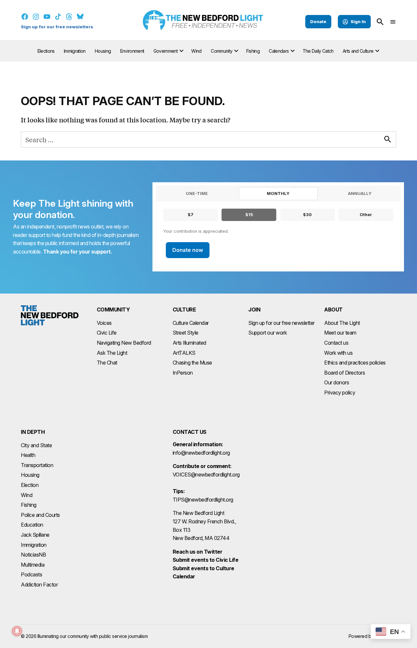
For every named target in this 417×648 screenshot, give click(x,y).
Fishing (253, 51)
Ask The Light (112, 353)
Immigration (75, 51)
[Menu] (393, 22)
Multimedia (32, 564)
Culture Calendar (191, 323)
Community (221, 51)
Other (366, 214)
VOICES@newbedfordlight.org (206, 474)
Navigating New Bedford (124, 342)
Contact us (336, 342)
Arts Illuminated (189, 342)
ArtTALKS (184, 353)
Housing (103, 51)
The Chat (107, 362)
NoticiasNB (33, 554)
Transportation (37, 465)
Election (29, 485)
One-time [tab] (197, 193)
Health (28, 455)
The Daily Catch (318, 51)
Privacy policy (339, 392)
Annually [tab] (360, 193)
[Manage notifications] (17, 631)
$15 (249, 214)
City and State (36, 445)
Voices (104, 323)
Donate (318, 21)
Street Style (185, 332)
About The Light (342, 323)
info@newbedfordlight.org (201, 452)
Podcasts (31, 574)
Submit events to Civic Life (205, 560)
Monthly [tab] (278, 193)
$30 (307, 214)
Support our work (267, 332)
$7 (191, 214)
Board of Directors (344, 372)
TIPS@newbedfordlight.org (203, 499)
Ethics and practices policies (355, 362)
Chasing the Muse (192, 362)
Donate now (187, 250)
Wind (196, 51)
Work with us (338, 353)
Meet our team (340, 332)
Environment (132, 51)
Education (32, 524)
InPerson (183, 372)
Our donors (336, 382)
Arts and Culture (358, 51)
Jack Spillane (35, 534)
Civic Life (107, 332)
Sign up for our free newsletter (281, 323)
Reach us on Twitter (198, 551)
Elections (46, 51)
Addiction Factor (39, 584)
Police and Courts (40, 515)
